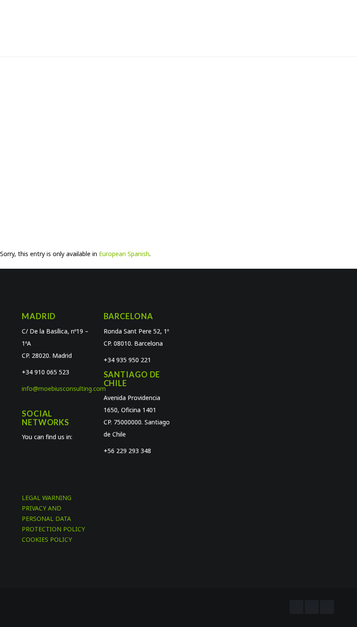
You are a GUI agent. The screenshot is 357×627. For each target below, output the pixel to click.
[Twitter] (312, 607)
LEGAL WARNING (46, 498)
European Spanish (124, 254)
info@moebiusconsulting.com (64, 388)
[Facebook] (296, 607)
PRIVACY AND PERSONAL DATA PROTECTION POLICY (53, 518)
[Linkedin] (327, 607)
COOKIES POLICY (47, 539)
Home (151, 141)
